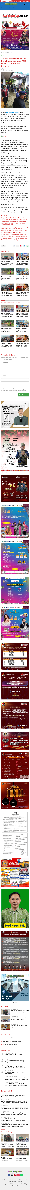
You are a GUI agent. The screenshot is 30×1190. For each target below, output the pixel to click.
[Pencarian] (28, 4)
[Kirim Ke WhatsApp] (27, 246)
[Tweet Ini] (17, 246)
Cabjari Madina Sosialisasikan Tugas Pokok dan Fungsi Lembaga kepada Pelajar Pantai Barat (14, 218)
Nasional (3, 56)
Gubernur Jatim (16, 1041)
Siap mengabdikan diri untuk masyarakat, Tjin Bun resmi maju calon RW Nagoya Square (14, 239)
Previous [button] (3, 987)
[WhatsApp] (21, 1175)
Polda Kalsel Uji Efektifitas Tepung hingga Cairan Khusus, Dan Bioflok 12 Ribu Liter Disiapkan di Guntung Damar (14, 1113)
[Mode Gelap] (25, 4)
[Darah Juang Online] (10, 4)
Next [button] (26, 987)
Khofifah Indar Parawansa (10, 1044)
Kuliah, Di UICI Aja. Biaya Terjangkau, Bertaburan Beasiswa (15, 1055)
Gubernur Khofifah (8, 1038)
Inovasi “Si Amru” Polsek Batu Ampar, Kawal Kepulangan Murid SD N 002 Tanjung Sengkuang (14, 235)
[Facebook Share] (14, 246)
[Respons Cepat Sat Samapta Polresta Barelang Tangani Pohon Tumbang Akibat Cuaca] (7, 271)
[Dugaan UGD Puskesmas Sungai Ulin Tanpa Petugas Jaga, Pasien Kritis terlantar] (5, 1012)
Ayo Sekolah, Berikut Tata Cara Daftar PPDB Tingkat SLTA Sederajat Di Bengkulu (16, 1078)
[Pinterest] (15, 1175)
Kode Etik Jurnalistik (21, 1180)
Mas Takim (6, 1041)
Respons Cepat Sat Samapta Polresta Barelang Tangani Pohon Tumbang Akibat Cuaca (14, 227)
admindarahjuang (9, 69)
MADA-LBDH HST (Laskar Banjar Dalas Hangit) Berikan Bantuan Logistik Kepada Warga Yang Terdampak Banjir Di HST (16, 1084)
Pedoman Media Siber (8, 1180)
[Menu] (2, 4)
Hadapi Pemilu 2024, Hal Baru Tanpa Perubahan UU (15, 1072)
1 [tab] (13, 1002)
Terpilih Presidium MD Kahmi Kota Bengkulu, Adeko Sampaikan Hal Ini (14, 1061)
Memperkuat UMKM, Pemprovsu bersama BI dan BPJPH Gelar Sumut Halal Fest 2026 (14, 231)
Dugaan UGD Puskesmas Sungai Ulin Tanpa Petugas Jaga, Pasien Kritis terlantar (20, 1011)
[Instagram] (18, 1175)
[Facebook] (9, 1175)
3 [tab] (16, 1002)
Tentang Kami (12, 1181)
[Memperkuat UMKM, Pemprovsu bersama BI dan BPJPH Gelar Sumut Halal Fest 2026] (22, 271)
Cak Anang (19, 1038)
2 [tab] (15, 1002)
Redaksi (20, 1181)
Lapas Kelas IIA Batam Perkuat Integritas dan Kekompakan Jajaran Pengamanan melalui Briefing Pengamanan (13, 223)
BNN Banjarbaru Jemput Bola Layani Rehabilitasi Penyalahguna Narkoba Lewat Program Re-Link (19, 1026)
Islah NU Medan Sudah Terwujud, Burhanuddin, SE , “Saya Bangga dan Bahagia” (15, 1067)
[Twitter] (12, 1175)
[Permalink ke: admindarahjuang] (2, 69)
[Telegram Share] (24, 246)
